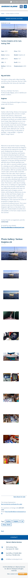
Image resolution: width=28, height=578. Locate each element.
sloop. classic (6, 524)
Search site (21, 6)
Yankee (8, 521)
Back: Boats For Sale (19, 497)
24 (22, 521)
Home (2, 13)
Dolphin (16, 521)
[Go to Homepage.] (14, 7)
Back (2, 531)
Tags (2, 521)
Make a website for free (12, 574)
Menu (25, 6)
